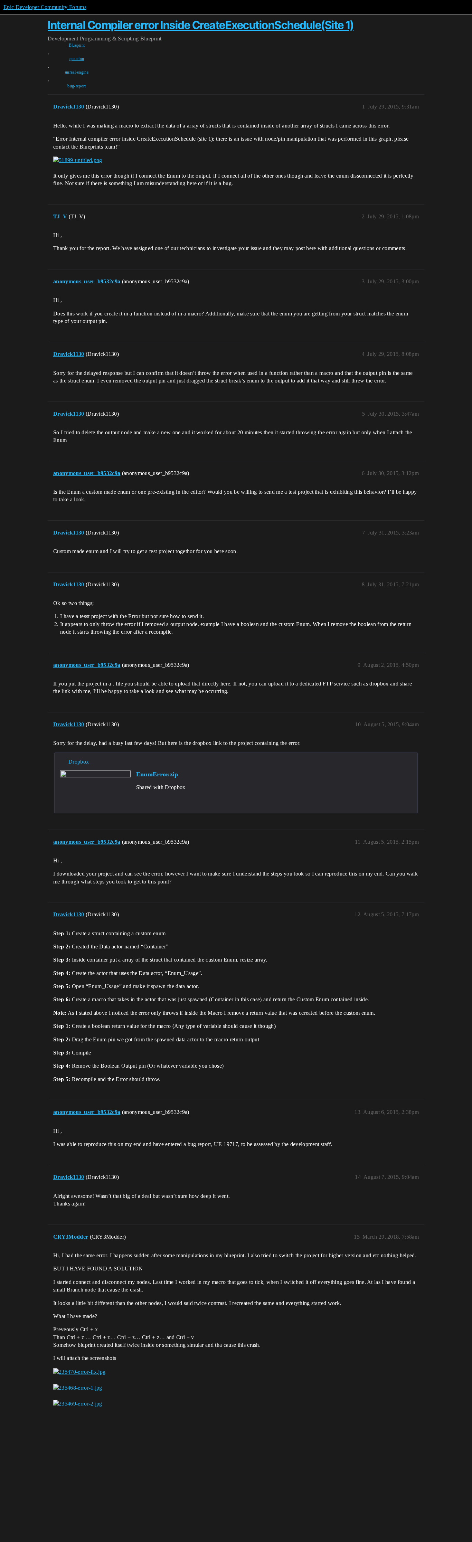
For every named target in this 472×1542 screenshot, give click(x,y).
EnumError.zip (157, 774)
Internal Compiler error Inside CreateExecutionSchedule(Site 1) (200, 25)
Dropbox (78, 762)
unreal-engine (76, 72)
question (76, 58)
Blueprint (77, 45)
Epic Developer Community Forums (44, 7)
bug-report (76, 86)
